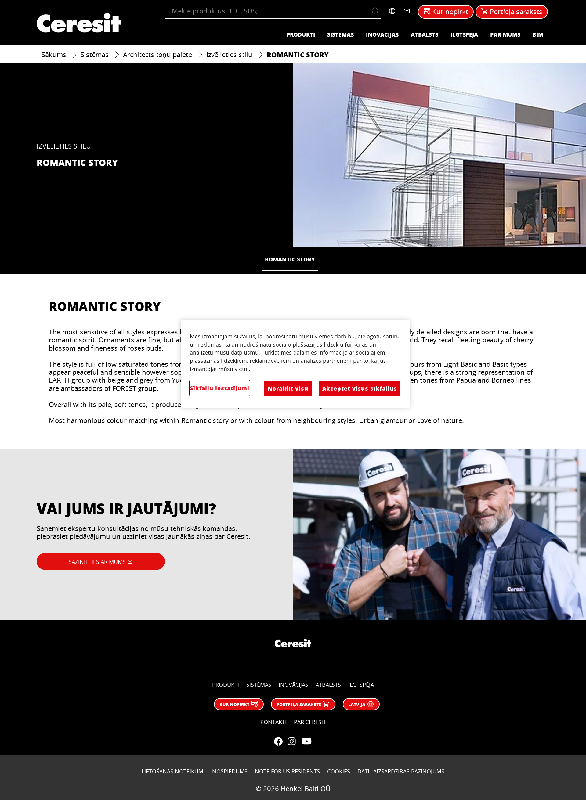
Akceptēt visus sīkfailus (359, 388)
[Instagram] (292, 741)
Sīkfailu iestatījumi (219, 388)
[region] (295, 364)
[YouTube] (306, 741)
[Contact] (407, 11)
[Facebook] (278, 741)
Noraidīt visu (288, 388)
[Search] (376, 11)
